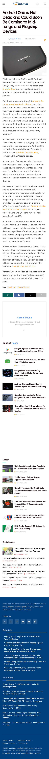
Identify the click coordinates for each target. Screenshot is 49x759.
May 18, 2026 (20, 389)
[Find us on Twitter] (11, 621)
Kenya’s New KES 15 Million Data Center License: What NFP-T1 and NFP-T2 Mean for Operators (23, 699)
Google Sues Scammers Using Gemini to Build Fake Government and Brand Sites (28, 373)
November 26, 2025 (10, 561)
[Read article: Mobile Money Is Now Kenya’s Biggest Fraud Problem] (8, 479)
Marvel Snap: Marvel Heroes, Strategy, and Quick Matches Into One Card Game (22, 650)
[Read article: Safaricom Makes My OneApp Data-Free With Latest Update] (8, 362)
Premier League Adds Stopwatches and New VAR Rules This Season (29, 516)
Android (12, 287)
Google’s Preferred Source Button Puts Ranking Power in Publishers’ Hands (23, 692)
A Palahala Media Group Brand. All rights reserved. (21, 753)
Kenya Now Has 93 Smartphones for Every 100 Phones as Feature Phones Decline (30, 408)
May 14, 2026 (20, 401)
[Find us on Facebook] (5, 621)
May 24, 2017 (30, 39)
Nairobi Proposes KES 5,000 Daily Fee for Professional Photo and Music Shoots (30, 490)
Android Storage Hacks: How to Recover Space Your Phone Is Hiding (30, 385)
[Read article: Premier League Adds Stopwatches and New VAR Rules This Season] (8, 517)
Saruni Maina (15, 39)
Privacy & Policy (9, 743)
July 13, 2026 (20, 379)
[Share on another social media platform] (41, 295)
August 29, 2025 (30, 574)
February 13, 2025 (10, 587)
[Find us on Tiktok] (35, 621)
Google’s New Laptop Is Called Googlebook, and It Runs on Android (30, 396)
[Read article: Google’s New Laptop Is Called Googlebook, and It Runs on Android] (8, 397)
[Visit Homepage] (20, 4)
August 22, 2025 (16, 580)
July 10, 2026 (20, 354)
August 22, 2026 (21, 521)
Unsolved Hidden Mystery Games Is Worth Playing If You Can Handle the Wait (22, 669)
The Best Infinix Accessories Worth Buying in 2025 (24, 558)
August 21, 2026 (21, 532)
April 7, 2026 (20, 414)
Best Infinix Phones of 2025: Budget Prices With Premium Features (29, 549)
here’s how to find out (24, 266)
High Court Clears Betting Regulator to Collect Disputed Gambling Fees (29, 467)
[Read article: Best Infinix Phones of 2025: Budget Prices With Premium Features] (8, 551)
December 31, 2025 (22, 554)
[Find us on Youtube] (23, 621)
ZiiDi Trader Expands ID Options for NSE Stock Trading (29, 527)
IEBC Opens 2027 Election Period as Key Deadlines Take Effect (20, 706)
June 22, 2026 (20, 365)
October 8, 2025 (15, 567)
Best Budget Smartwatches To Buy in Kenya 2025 (23, 584)
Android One (9, 89)
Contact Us (23, 743)
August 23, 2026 (21, 510)
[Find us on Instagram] (17, 621)
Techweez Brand (23, 740)
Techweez (11, 748)
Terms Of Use (8, 740)
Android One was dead (27, 152)
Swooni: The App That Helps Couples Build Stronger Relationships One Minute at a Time (23, 656)
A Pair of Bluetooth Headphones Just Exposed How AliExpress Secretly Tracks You (30, 504)
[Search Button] (45, 4)
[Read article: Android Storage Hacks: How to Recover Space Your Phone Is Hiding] (8, 386)
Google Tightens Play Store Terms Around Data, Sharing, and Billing (28, 349)
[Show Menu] (4, 4)
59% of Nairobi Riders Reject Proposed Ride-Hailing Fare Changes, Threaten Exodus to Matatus (22, 715)
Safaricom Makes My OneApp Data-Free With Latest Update (29, 360)
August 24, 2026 (21, 472)
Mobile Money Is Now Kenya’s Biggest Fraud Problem (27, 478)
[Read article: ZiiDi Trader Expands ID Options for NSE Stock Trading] (8, 528)
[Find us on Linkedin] (29, 621)
